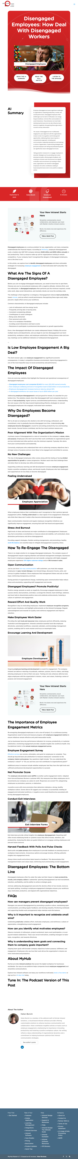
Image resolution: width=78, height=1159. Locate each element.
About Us (61, 1115)
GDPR (60, 1138)
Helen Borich (30, 195)
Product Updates (31, 1146)
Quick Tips (28, 1149)
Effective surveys (14, 754)
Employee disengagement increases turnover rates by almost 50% (31, 389)
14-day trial (20, 975)
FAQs (43, 1125)
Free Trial (26, 1097)
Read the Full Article (39, 78)
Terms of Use (62, 1123)
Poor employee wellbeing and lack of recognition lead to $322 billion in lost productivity (39, 387)
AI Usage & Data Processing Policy (64, 1133)
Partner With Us (63, 1121)
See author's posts (29, 1042)
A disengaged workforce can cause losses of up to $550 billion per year (33, 391)
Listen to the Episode (56, 77)
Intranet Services (31, 1130)
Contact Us (62, 1118)
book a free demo (60, 973)
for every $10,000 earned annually (37, 384)
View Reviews (41, 1156)
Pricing (27, 1141)
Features (28, 1115)
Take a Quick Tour (48, 236)
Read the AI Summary (21, 77)
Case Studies (29, 1138)
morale (15, 297)
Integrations (29, 1128)
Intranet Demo (52, 1097)
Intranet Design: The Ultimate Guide (47, 1130)
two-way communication (28, 568)
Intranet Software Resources (45, 1141)
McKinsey (45, 249)
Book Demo (29, 1143)
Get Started (13, 1115)
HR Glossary (46, 1146)
